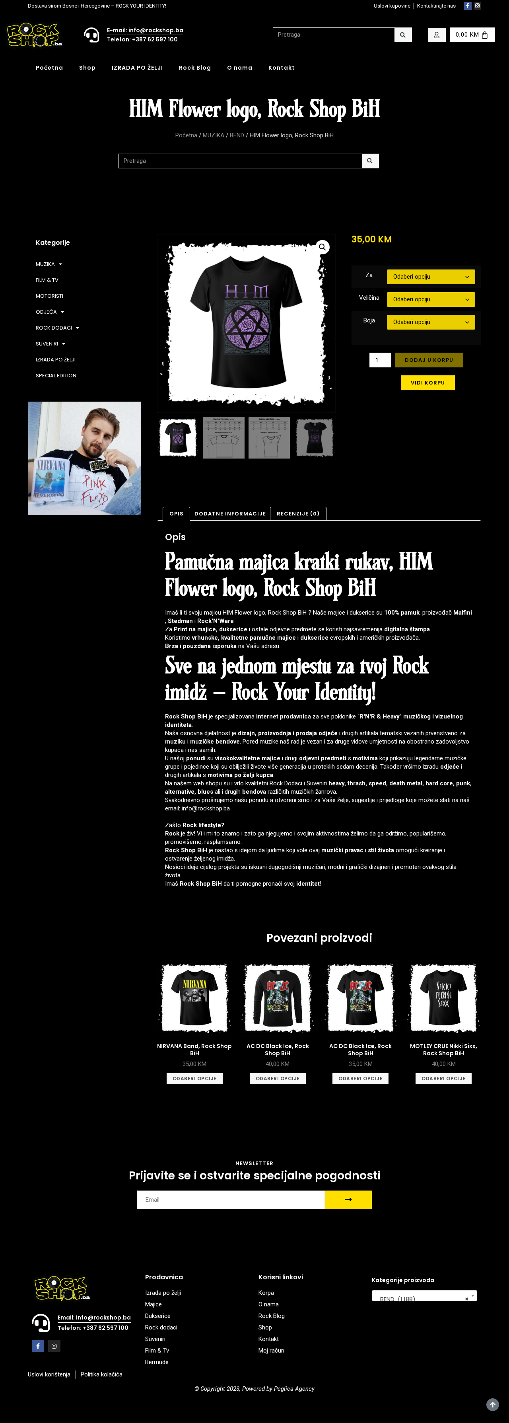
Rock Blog (195, 68)
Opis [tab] (176, 513)
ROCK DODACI (54, 328)
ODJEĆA (46, 312)
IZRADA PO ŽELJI (137, 68)
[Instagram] (478, 6)
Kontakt (281, 68)
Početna (49, 68)
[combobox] (424, 1295)
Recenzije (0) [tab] (298, 513)
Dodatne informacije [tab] (230, 513)
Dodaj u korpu (429, 360)
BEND (237, 135)
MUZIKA (213, 135)
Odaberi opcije (195, 1078)
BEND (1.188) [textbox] (422, 1299)
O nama (240, 68)
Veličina (369, 297)
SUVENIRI (47, 343)
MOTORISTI (49, 296)
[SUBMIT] (348, 1200)
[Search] (403, 35)
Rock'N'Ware (215, 621)
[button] (322, 247)
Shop (87, 68)
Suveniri (317, 783)
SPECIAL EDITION (56, 375)
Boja (369, 320)
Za (369, 275)
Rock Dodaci (286, 783)
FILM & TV (47, 280)
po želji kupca (253, 775)
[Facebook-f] (468, 6)
